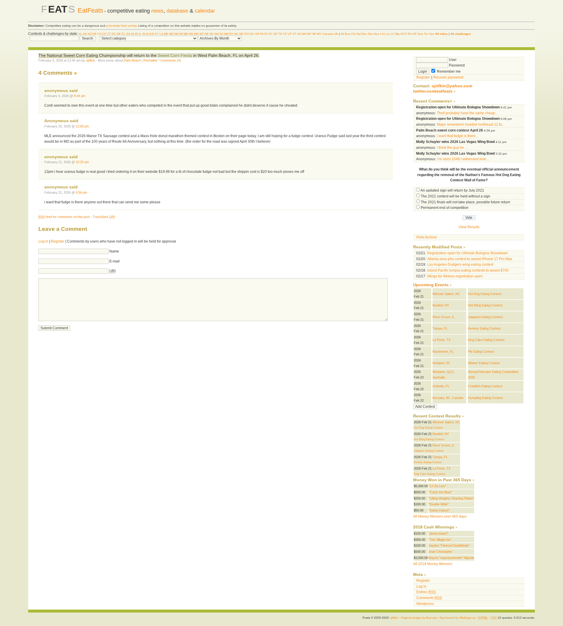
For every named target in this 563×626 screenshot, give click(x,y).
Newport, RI (441, 363)
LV (392, 33)
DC (114, 33)
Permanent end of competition (445, 208)
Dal (358, 33)
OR (257, 33)
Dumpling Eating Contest (485, 398)
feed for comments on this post (64, 217)
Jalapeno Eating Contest (485, 317)
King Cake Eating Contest (486, 340)
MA (176, 33)
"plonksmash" (438, 533)
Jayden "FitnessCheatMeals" (449, 545)
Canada (327, 33)
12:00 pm (82, 126)
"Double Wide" (438, 504)
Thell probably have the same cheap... (467, 113)
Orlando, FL (441, 386)
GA (128, 33)
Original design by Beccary (419, 617)
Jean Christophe (440, 551)
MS (191, 33)
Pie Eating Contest (481, 351)
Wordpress (425, 604)
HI (132, 33)
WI (314, 33)
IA (147, 33)
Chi (353, 33)
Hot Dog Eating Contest (484, 294)
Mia (397, 33)
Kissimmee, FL (443, 351)
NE (207, 33)
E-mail (114, 261)
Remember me (448, 71)
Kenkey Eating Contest (484, 328)
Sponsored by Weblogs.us (457, 617)
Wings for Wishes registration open (455, 276)
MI (181, 33)
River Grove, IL (444, 317)
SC (270, 33)
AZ (89, 33)
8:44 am (79, 96)
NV (212, 33)
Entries (426, 592)
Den (364, 33)
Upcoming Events (431, 285)
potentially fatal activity (121, 25)
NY (231, 33)
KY (157, 33)
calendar (205, 11)
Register (58, 241)
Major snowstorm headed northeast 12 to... (471, 124)
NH (217, 33)
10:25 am (82, 162)
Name (114, 251)
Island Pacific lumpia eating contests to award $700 (468, 270)
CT (109, 33)
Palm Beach (132, 60)
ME (166, 33)
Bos (347, 33)
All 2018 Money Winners (432, 564)
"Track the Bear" (440, 492)
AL (80, 33)
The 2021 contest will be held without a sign (455, 196)
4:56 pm (81, 192)
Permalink (150, 60)
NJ (221, 33)
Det (370, 33)
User (452, 60)
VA (299, 33)
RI (265, 33)
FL (123, 33)
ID (136, 33)
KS (152, 33)
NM (226, 33)
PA (262, 33)
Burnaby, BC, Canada (448, 398)
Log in (43, 241)
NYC (404, 33)
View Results (469, 227)
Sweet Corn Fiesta (175, 55)
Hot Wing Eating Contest (485, 305)
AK (85, 33)
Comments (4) (170, 60)
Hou (376, 33)
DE (119, 33)
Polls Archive (426, 237)
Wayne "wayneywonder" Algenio (451, 558)
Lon (387, 33)
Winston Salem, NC (446, 294)
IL (140, 33)
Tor (426, 33)
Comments (429, 598)
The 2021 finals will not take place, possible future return (465, 202)
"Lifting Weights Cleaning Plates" (451, 498)
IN (143, 33)
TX (285, 33)
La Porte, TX (441, 340)
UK (336, 33)
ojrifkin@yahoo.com (452, 86)
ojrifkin (90, 60)
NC (236, 33)
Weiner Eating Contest (484, 363)
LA (161, 33)
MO (196, 33)
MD (171, 33)
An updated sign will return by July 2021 (452, 190)
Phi (410, 33)
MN (186, 33)
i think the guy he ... (452, 148)
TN (280, 33)
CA (99, 33)
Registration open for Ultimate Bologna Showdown (467, 253)
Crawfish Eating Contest (485, 386)
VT (294, 33)
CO (104, 33)
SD (275, 33)
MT (202, 33)
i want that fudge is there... (457, 136)
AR (94, 33)
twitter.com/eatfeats (432, 91)
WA (303, 33)
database (177, 11)
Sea (420, 33)
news (157, 11)
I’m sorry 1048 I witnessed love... (463, 159)
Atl (342, 33)
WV (309, 33)
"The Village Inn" (440, 539)
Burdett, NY (441, 305)
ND (241, 33)
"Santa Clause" (439, 510)
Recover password (448, 77)
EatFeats (90, 10)
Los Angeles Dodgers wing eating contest (460, 264)
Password (456, 65)
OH (246, 33)
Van (431, 33)
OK (252, 33)
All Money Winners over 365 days (440, 516)
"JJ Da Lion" (437, 486)
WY (319, 33)
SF (415, 33)
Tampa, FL (440, 328)
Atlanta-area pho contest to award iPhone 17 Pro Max (469, 259)
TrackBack (104, 217)
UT (289, 33)
